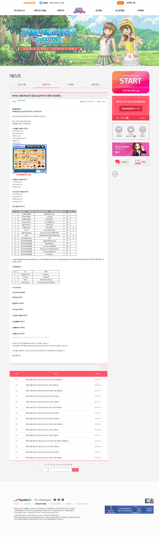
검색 (75, 470)
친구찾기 (99, 10)
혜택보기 (142, 118)
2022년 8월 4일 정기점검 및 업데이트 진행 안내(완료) (42, 385)
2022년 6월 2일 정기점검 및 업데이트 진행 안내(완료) (42, 435)
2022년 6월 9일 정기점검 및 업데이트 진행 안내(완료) (42, 430)
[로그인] (120, 3)
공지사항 (22, 84)
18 (65, 465)
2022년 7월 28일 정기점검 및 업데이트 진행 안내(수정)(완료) (44, 391)
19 (68, 465)
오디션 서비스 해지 (82, 504)
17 (62, 465)
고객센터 (140, 10)
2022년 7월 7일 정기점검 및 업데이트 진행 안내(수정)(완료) (44, 407)
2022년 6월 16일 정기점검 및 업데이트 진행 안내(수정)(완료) (44, 424)
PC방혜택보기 (142, 135)
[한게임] (30, 3)
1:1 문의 (121, 162)
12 (48, 465)
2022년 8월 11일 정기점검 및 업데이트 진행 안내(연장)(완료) (44, 379)
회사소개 (17, 504)
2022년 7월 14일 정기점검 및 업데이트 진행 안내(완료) (42, 402)
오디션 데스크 (19, 10)
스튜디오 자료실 (40, 10)
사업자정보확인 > (70, 510)
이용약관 (27, 504)
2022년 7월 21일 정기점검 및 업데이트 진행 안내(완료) (42, 396)
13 (51, 465)
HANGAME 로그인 (130, 108)
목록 (104, 367)
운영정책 (68, 504)
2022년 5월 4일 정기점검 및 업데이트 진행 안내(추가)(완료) (44, 458)
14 (53, 465)
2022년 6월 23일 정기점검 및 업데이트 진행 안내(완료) (42, 418)
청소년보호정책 (56, 504)
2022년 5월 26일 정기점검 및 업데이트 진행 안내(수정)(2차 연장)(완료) (47, 441)
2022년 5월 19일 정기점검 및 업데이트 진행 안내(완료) (42, 446)
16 (59, 465)
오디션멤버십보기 (129, 135)
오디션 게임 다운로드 (130, 90)
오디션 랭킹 (119, 10)
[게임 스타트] (130, 79)
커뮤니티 (60, 10)
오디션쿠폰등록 (119, 135)
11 (45, 465)
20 (71, 465)
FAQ (140, 162)
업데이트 (46, 84)
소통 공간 (95, 84)
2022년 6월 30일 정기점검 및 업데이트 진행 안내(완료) (42, 413)
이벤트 (71, 84)
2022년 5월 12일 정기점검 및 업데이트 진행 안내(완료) (42, 452)
